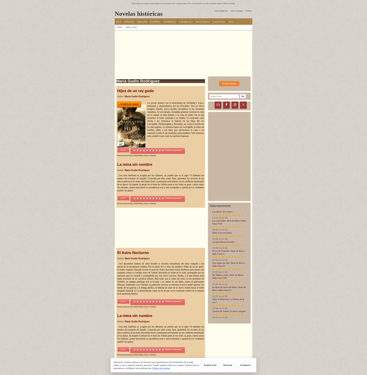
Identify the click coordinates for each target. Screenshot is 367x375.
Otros (231, 21)
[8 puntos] (156, 150)
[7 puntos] (153, 150)
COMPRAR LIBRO (129, 104)
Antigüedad (142, 21)
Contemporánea (185, 21)
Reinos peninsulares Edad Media (130, 156)
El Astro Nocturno (133, 253)
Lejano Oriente (219, 21)
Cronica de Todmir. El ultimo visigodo (229, 311)
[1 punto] (134, 150)
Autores (119, 27)
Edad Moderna (169, 21)
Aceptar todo (210, 365)
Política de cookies (161, 368)
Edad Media (155, 21)
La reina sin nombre (134, 164)
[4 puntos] (143, 150)
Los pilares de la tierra (222, 212)
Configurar (245, 365)
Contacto (248, 11)
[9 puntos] (159, 150)
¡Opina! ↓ (123, 150)
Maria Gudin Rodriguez (137, 96)
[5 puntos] (147, 150)
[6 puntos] (150, 150)
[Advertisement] (183, 51)
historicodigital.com (221, 11)
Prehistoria (129, 21)
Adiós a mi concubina (222, 233)
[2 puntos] (137, 150)
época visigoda (150, 156)
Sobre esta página (236, 11)
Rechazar (228, 365)
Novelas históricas (139, 13)
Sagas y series (131, 27)
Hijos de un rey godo (135, 91)
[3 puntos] (140, 150)
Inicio (118, 21)
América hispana (202, 21)
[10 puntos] (162, 150)
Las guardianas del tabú (223, 242)
